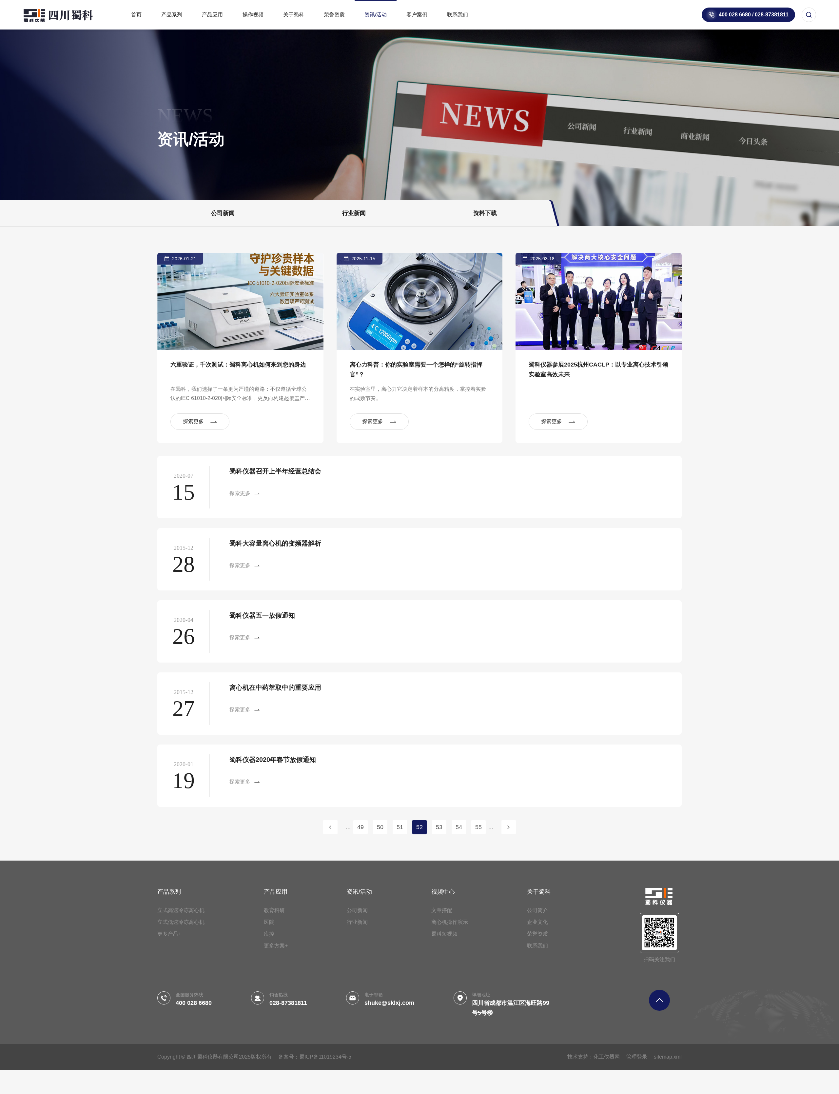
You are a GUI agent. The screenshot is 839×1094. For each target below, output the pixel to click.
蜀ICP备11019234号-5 (325, 1057)
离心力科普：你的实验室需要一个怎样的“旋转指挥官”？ (416, 369)
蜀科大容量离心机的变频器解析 (275, 543)
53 (439, 827)
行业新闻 (354, 213)
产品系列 (171, 14)
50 (380, 827)
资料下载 (485, 213)
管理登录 (636, 1057)
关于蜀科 (293, 14)
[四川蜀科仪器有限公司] (65, 14)
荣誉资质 (334, 14)
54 (459, 827)
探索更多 (193, 421)
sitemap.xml (668, 1057)
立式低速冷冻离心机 (181, 922)
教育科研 (274, 910)
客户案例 (416, 14)
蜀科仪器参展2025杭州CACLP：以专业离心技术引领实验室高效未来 (598, 369)
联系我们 (457, 14)
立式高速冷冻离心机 (181, 910)
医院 (269, 922)
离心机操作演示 (449, 922)
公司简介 (537, 910)
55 (478, 827)
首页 (136, 14)
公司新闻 (223, 213)
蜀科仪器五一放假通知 (262, 615)
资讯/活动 (375, 14)
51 (400, 827)
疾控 (269, 934)
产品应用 (212, 14)
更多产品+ (169, 934)
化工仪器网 (607, 1057)
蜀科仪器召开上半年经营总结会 (275, 471)
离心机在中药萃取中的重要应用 (275, 687)
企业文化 (537, 922)
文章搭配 (441, 910)
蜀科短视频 (444, 934)
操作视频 (253, 14)
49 (360, 827)
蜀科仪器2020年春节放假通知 (272, 759)
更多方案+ (276, 945)
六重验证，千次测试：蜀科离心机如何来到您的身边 (238, 364)
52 (419, 827)
